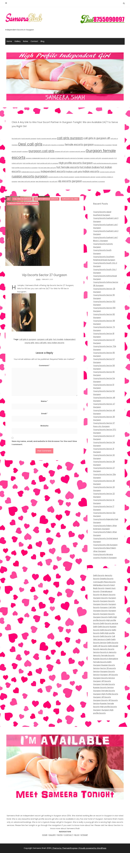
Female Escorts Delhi (102, 662)
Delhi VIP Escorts (100, 646)
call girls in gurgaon (27, 339)
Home (9, 41)
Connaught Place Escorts (104, 582)
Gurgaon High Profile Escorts (105, 694)
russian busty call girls (107, 172)
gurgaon (25, 151)
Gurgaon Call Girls (108, 607)
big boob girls (16, 138)
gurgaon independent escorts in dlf (38, 158)
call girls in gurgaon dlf (96, 138)
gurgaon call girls (41, 151)
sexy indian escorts (55, 342)
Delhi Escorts (98, 575)
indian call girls (74, 171)
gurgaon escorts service (77, 151)
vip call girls (53, 181)
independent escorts (53, 171)
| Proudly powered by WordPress (92, 848)
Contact (34, 41)
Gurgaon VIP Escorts (109, 674)
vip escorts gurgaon (70, 181)
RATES (60, 835)
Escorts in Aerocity (108, 652)
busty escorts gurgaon (28, 138)
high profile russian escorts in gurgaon (25, 168)
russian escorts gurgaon (30, 176)
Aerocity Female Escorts (104, 655)
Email (44, 413)
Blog (42, 41)
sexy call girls (40, 342)
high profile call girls (29, 163)
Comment (44, 365)
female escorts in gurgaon (103, 145)
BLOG (77, 835)
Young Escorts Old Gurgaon (105, 545)
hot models (58, 339)
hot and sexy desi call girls (47, 168)
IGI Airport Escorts (107, 594)
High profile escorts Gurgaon (76, 163)
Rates (25, 41)
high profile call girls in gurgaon (47, 163)
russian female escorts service (85, 177)
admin (38, 279)
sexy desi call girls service (26, 181)
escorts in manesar (57, 145)
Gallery (17, 41)
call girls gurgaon (70, 138)
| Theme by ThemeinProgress (64, 848)
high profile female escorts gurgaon (105, 163)
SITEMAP (84, 835)
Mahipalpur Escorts (101, 585)
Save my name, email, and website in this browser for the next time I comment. (44, 443)
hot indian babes (90, 167)
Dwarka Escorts (106, 578)
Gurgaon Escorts (100, 598)
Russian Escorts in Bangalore (105, 658)
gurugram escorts (108, 158)
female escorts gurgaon (79, 144)
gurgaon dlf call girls (62, 151)
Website (44, 425)
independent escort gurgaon (30, 172)
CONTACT (68, 835)
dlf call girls (47, 145)
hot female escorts (67, 167)
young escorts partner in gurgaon (93, 181)
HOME (44, 835)
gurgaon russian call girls (92, 158)
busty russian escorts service (46, 138)
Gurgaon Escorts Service (104, 678)
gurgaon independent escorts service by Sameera (66, 158)
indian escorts (91, 171)
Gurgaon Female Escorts (104, 684)
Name (44, 401)
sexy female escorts (42, 181)
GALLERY (52, 835)
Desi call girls (30, 144)
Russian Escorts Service (103, 687)
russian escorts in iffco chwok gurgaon (61, 177)
